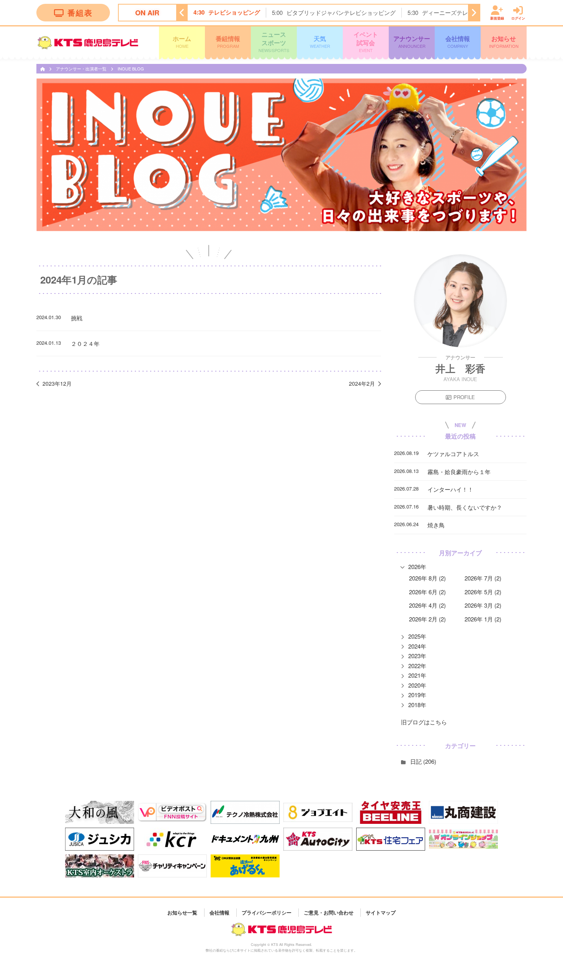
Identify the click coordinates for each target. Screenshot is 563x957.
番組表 (80, 12)
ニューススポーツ (274, 41)
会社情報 (457, 41)
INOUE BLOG (131, 68)
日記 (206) (423, 761)
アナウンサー (411, 41)
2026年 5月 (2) (483, 592)
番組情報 (228, 41)
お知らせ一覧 (182, 912)
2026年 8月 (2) (427, 578)
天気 (320, 41)
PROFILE (464, 397)
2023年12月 (57, 383)
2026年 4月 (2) (427, 605)
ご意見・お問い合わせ (329, 912)
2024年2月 (362, 383)
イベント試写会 (366, 41)
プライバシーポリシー (266, 912)
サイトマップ (381, 912)
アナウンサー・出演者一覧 (82, 68)
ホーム (182, 41)
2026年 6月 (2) (427, 592)
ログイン (518, 18)
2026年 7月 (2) (483, 578)
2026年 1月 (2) (483, 619)
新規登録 (497, 18)
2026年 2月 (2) (427, 619)
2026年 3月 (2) (483, 605)
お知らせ (504, 41)
